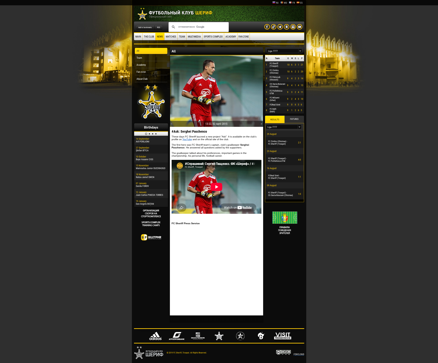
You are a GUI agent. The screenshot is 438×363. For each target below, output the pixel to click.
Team (182, 36)
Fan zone (244, 36)
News (160, 36)
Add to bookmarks (145, 27)
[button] (300, 51)
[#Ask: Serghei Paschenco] (216, 90)
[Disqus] (216, 270)
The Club (149, 36)
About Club (142, 78)
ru (277, 2)
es (301, 2)
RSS (158, 27)
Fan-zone (141, 71)
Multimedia (194, 36)
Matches (171, 36)
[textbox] (283, 51)
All (138, 50)
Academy (231, 36)
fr (293, 2)
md (285, 2)
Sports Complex (213, 36)
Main (138, 36)
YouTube (187, 139)
